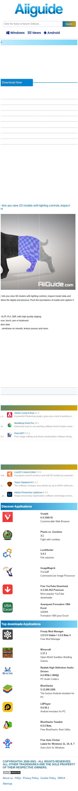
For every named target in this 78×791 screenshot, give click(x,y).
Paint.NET (22, 433)
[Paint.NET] (10, 435)
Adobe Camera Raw (26, 413)
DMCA (61, 778)
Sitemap (7, 783)
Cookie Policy (48, 778)
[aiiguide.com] (39, 1)
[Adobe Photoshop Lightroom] (10, 495)
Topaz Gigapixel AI (26, 482)
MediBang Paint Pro (26, 423)
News (36, 33)
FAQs (18, 778)
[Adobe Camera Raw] (10, 415)
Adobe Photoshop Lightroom (31, 492)
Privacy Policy (31, 778)
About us (8, 778)
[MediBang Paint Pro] (10, 425)
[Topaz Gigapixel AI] (10, 484)
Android (53, 33)
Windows (17, 33)
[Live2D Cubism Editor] (10, 474)
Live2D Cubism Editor (27, 472)
